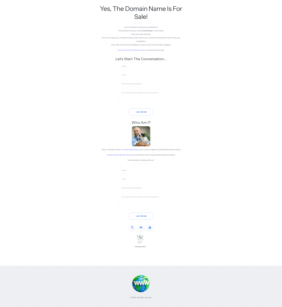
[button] (132, 227)
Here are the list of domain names (131, 50)
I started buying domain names (119, 155)
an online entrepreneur (130, 150)
